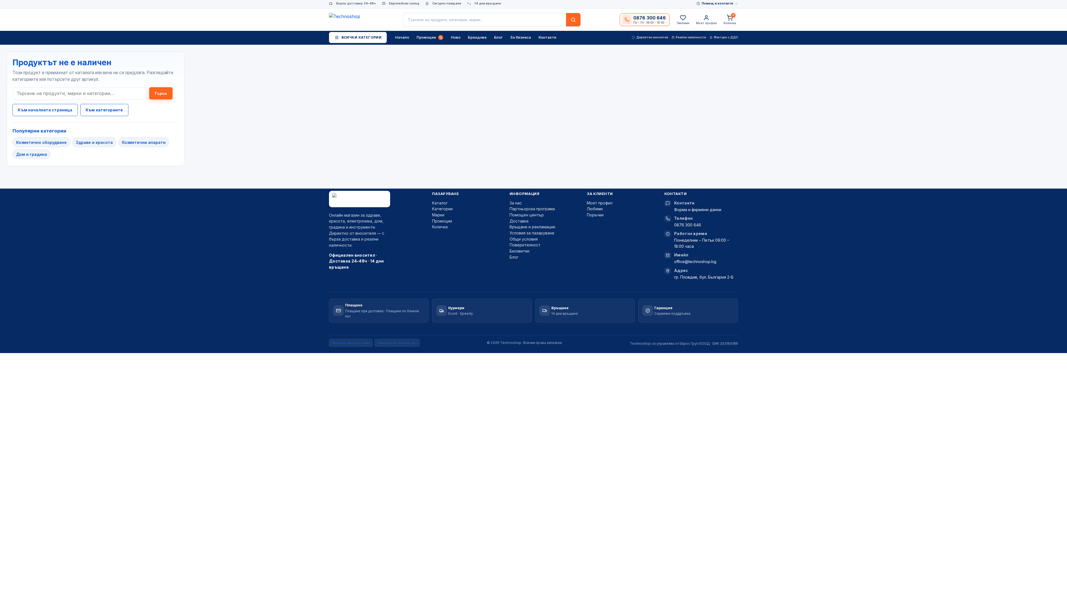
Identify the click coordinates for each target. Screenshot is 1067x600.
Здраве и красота (94, 142)
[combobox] (484, 19)
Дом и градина (31, 154)
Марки (438, 214)
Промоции (442, 221)
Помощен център (527, 214)
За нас (516, 203)
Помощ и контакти (717, 3)
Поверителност (525, 244)
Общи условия (524, 239)
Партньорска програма (532, 208)
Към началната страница (45, 110)
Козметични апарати (144, 142)
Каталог (440, 203)
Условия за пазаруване (532, 233)
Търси (160, 93)
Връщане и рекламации (532, 226)
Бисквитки (519, 251)
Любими (595, 208)
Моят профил (599, 203)
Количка (440, 226)
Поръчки (595, 214)
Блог (514, 257)
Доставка (519, 221)
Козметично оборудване (41, 142)
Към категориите (104, 110)
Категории (442, 208)
